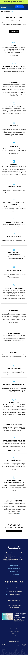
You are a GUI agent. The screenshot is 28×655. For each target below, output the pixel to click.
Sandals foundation (13, 513)
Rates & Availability (14, 531)
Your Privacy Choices (14, 635)
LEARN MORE (17, 619)
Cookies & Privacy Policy (14, 631)
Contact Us (14, 633)
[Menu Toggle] (26, 7)
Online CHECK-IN (14, 31)
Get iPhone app (8, 450)
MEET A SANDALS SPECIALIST (14, 605)
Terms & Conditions (14, 628)
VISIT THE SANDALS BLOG (14, 607)
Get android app (18, 450)
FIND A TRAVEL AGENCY (14, 603)
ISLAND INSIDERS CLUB (14, 600)
